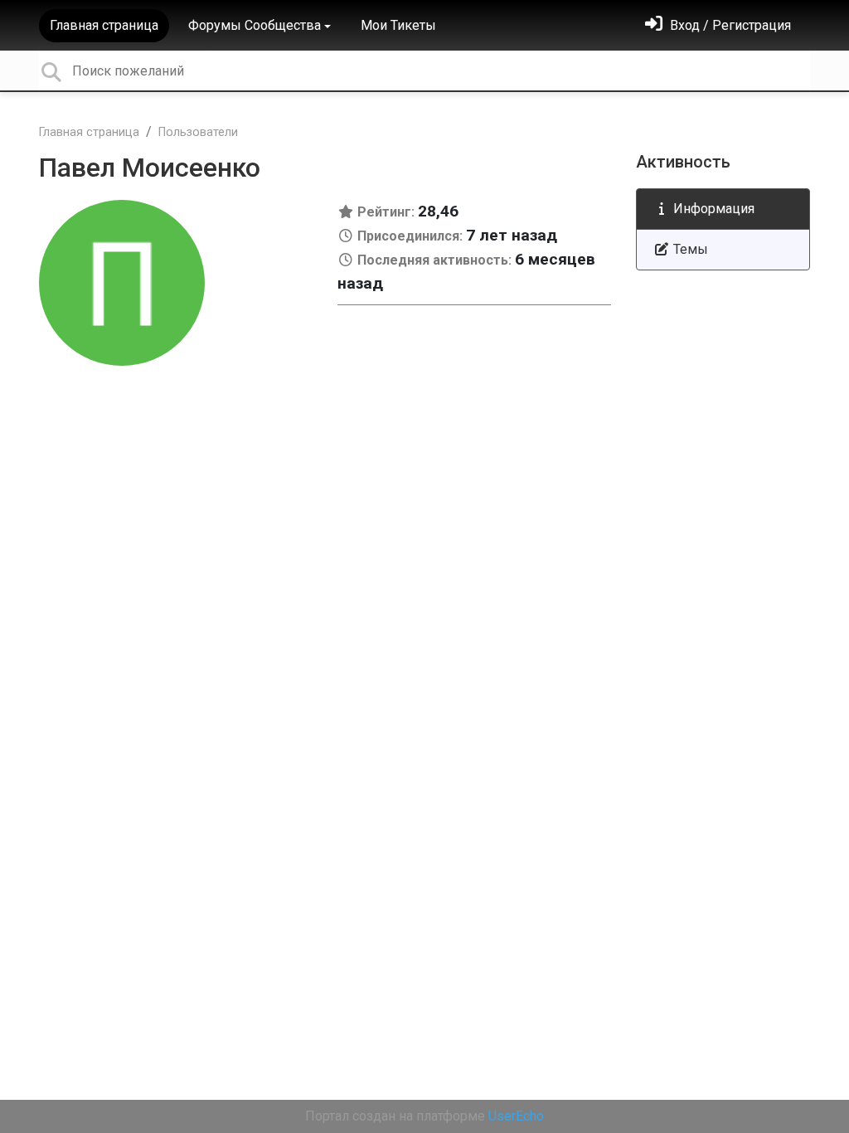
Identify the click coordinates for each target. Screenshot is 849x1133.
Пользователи (198, 132)
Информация (712, 208)
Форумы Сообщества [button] (254, 25)
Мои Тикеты (398, 25)
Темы (689, 249)
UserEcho (516, 1116)
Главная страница (104, 25)
